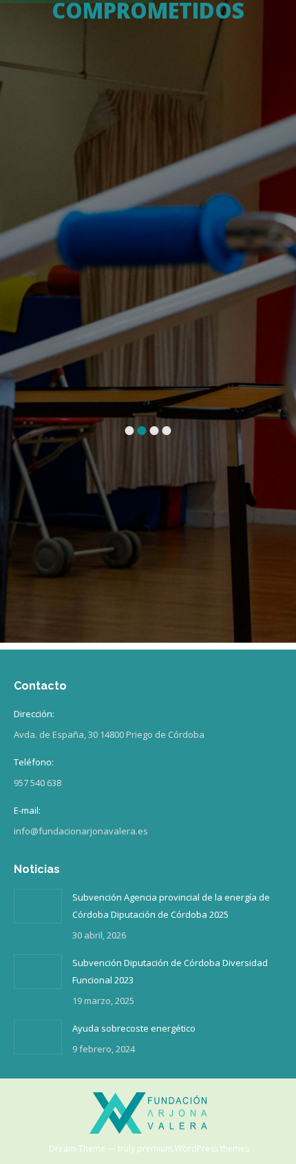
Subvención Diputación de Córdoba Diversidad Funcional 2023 (170, 971)
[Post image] (38, 906)
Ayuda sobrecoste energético (133, 1028)
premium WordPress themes (193, 1148)
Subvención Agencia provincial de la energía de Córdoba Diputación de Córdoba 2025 (171, 906)
